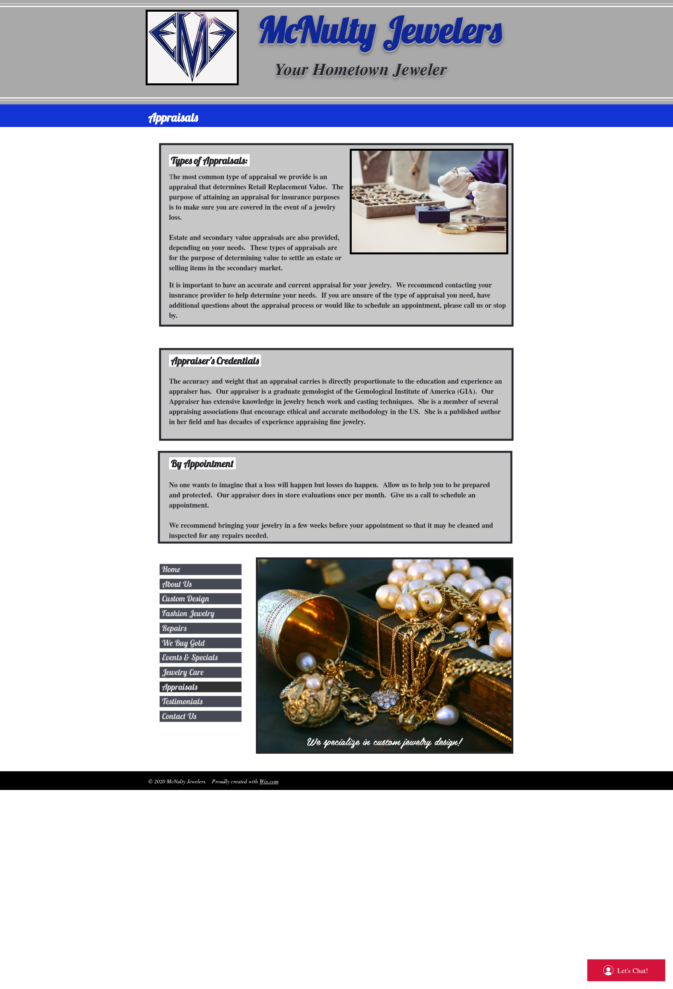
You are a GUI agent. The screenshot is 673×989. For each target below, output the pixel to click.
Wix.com (268, 781)
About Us (177, 584)
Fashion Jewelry (188, 613)
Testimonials (182, 701)
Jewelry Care (183, 672)
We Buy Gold (183, 643)
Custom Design (185, 598)
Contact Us (179, 716)
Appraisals (179, 687)
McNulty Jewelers (380, 29)
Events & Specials (190, 657)
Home (171, 569)
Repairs (174, 628)
